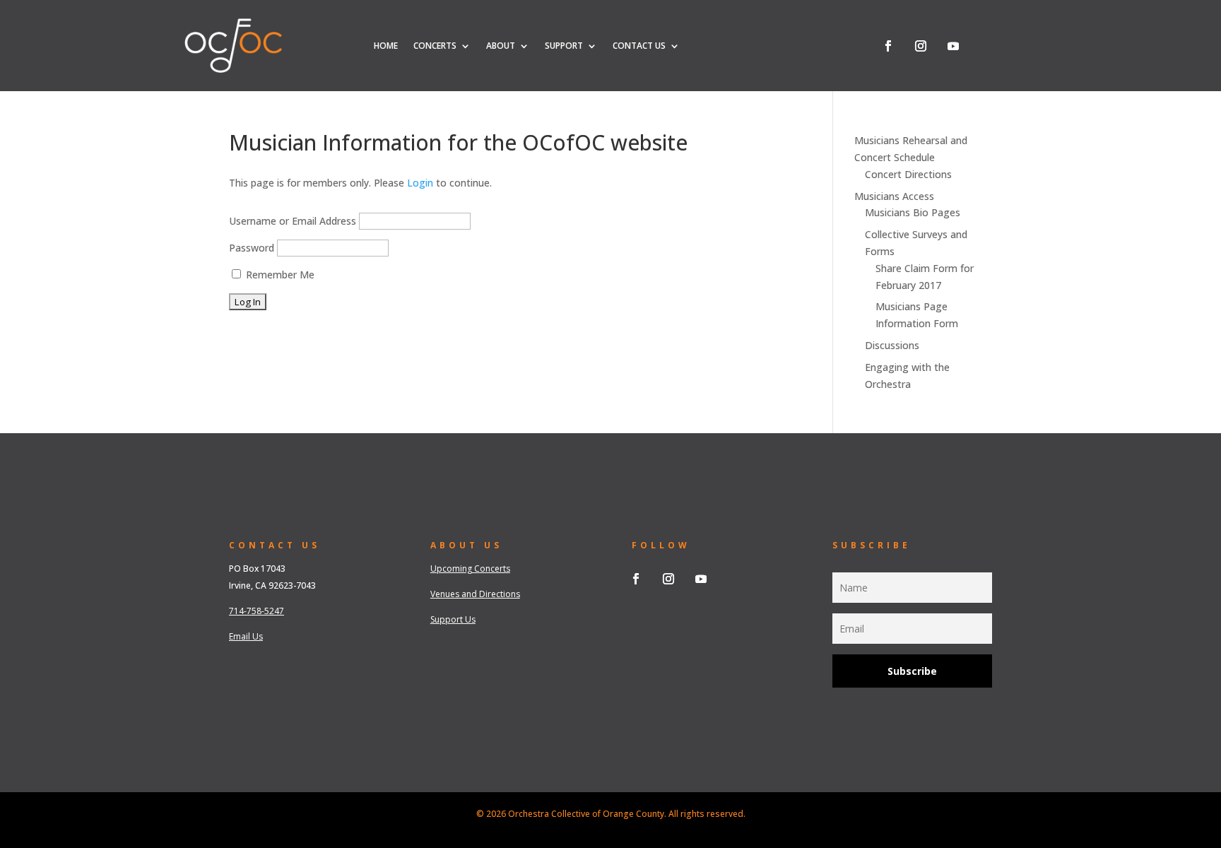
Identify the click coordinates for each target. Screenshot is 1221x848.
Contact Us (639, 46)
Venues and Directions (475, 594)
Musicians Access (894, 196)
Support (564, 46)
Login (420, 182)
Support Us (453, 619)
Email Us (246, 636)
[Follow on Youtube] (953, 46)
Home (386, 46)
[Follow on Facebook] (888, 46)
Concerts (434, 46)
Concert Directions (908, 174)
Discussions (892, 345)
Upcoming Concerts (470, 569)
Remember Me (278, 274)
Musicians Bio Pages (912, 212)
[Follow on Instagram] (920, 46)
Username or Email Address (292, 221)
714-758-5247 (256, 611)
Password (251, 247)
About (500, 46)
